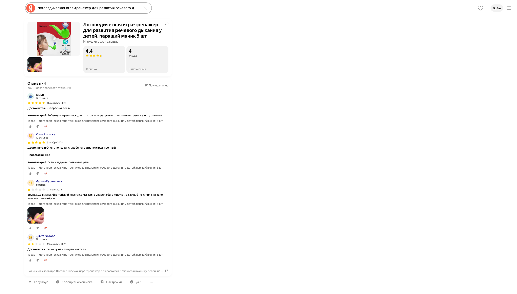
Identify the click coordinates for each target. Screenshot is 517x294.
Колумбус (41, 282)
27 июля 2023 (54, 189)
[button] (34, 64)
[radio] (30, 126)
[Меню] (509, 8)
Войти (497, 8)
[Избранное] (480, 8)
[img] (36, 103)
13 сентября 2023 (56, 244)
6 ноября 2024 (55, 142)
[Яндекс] (30, 8)
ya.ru (139, 282)
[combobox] (87, 8)
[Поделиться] (166, 23)
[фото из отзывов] (35, 215)
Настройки (114, 282)
